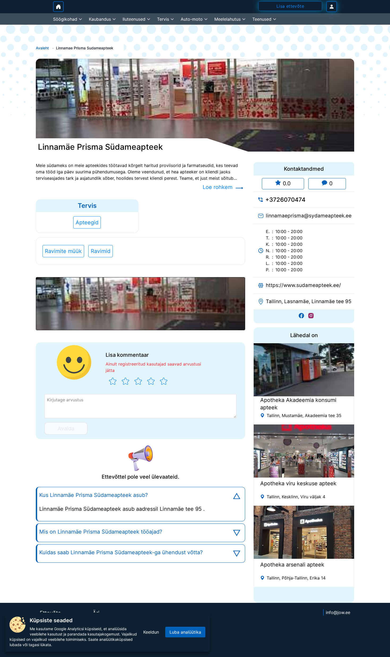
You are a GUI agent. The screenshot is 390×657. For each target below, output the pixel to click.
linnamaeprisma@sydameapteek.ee (309, 216)
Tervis (87, 205)
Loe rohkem (217, 187)
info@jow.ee (338, 612)
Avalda (66, 428)
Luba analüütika (185, 632)
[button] (140, 303)
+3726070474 (285, 199)
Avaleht (42, 48)
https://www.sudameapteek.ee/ (303, 285)
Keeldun (151, 632)
